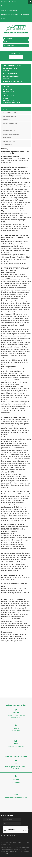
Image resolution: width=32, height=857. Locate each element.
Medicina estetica (9, 141)
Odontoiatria (7, 145)
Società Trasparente (8, 835)
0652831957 (25, 14)
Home (12, 57)
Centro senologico (9, 130)
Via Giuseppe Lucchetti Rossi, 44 (11, 14)
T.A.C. (4, 127)
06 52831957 (16, 782)
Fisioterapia (7, 137)
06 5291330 (16, 731)
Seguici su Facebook (9, 18)
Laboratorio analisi (9, 112)
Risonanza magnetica (10, 123)
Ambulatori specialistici (11, 134)
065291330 (22, 6)
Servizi (5, 109)
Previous (2, 54)
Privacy (6, 853)
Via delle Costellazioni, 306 (9, 6)
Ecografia (6, 119)
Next (29, 54)
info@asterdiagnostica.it (16, 746)
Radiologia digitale (9, 116)
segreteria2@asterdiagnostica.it (16, 797)
